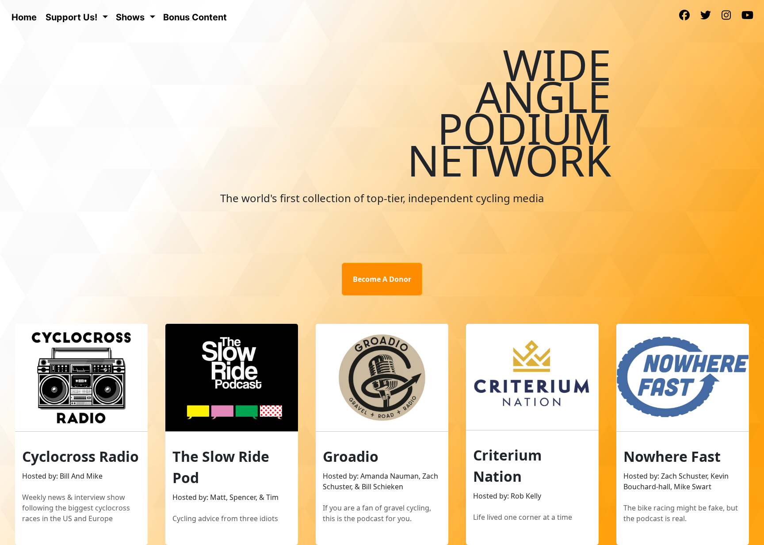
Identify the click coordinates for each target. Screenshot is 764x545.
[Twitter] (705, 16)
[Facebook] (684, 16)
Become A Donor (382, 279)
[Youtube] (747, 16)
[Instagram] (726, 16)
